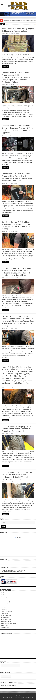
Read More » (5, 66)
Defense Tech (4, 599)
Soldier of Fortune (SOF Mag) (8, 623)
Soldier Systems (5, 625)
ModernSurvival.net (6, 621)
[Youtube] (19, 696)
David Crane (5, 33)
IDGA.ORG (3, 607)
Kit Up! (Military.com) (6, 615)
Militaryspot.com (5, 617)
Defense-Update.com (6, 597)
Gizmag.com (4, 605)
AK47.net (3, 595)
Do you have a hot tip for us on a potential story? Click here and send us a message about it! (13, 571)
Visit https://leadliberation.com (8, 685)
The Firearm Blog (5, 601)
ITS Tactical (4, 609)
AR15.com (3, 593)
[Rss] (16, 696)
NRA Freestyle (4, 613)
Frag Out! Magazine (6, 603)
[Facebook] (18, 696)
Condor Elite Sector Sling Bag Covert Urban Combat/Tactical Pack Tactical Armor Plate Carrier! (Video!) (16, 428)
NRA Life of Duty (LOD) (6, 611)
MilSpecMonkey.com (6, 619)
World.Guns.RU (5, 627)
